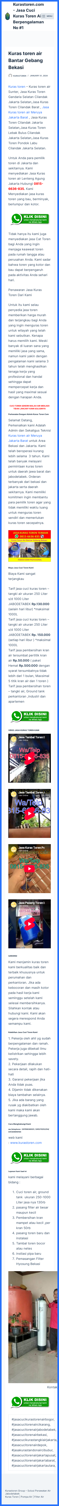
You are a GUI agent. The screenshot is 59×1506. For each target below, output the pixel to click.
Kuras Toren (12, 1496)
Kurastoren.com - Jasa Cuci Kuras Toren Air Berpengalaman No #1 (28, 16)
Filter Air (39, 1496)
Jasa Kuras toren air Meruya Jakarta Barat (28, 112)
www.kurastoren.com (26, 1143)
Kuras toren (17, 86)
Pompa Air (26, 1496)
